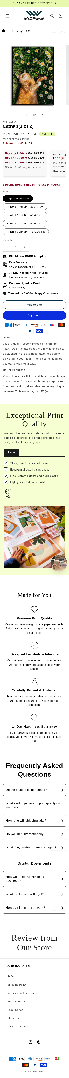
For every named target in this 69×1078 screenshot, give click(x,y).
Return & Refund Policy (22, 993)
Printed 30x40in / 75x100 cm (26, 231)
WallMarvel (38, 1072)
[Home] (3, 31)
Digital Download (18, 198)
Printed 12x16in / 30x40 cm (25, 206)
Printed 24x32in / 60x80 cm (25, 223)
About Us (13, 1018)
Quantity (7, 240)
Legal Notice (15, 1009)
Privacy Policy (16, 1001)
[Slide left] (26, 115)
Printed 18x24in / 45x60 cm (25, 215)
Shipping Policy (17, 984)
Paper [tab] (11, 452)
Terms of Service (18, 1026)
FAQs (44, 391)
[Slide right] (43, 115)
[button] (7, 16)
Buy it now (34, 315)
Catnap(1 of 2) (21, 31)
